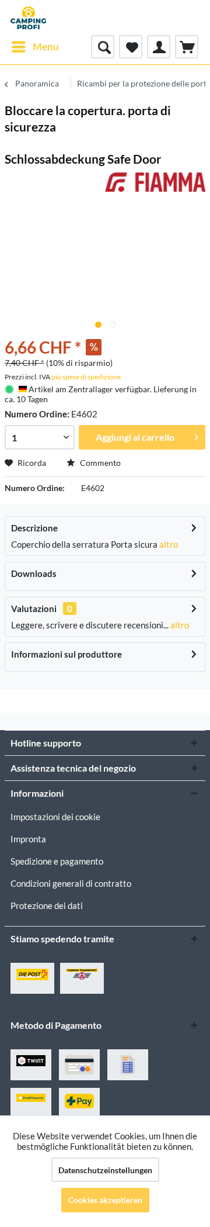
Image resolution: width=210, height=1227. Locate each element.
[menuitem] (35, 46)
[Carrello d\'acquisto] (186, 46)
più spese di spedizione (86, 376)
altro (168, 544)
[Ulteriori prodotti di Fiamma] (155, 182)
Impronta (28, 839)
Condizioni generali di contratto (70, 883)
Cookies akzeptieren (105, 1200)
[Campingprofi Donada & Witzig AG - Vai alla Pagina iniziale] (28, 17)
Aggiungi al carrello (135, 437)
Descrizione (34, 528)
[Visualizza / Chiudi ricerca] (102, 46)
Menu (46, 46)
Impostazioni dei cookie (55, 816)
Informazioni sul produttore (66, 654)
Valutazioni (34, 608)
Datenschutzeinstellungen (105, 1170)
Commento (99, 463)
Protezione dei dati (46, 905)
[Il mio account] (158, 46)
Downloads (34, 573)
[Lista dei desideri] (130, 46)
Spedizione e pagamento (56, 861)
